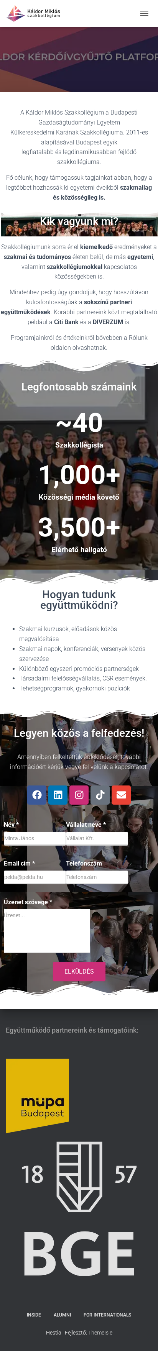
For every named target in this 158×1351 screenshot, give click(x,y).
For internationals (107, 1315)
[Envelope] (121, 795)
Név (11, 824)
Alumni (62, 1315)
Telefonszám (84, 863)
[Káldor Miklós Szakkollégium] (36, 13)
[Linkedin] (57, 795)
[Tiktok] (100, 795)
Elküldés (79, 971)
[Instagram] (79, 795)
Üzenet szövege (28, 902)
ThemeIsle (100, 1333)
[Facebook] (36, 795)
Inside (34, 1315)
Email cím (19, 863)
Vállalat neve (86, 824)
